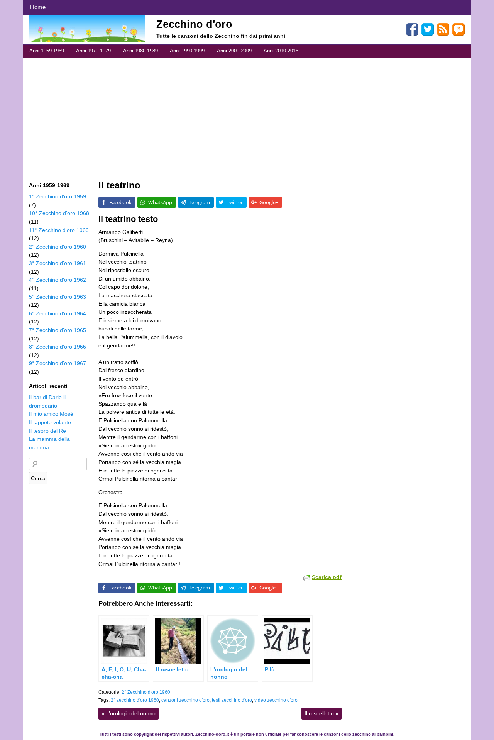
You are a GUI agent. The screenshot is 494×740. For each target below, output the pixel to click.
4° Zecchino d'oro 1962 (57, 280)
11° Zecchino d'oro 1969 (59, 230)
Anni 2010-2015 (281, 51)
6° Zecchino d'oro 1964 (57, 313)
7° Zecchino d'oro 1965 (57, 330)
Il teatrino (119, 185)
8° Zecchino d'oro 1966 (57, 347)
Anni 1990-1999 (187, 51)
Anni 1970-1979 (93, 51)
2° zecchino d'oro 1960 (135, 700)
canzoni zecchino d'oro (185, 700)
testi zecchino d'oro (232, 700)
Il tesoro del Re (47, 431)
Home (38, 7)
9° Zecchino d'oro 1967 (57, 363)
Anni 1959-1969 (46, 51)
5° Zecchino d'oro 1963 (57, 297)
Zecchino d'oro (194, 24)
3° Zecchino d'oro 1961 (57, 263)
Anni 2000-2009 (234, 51)
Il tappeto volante (50, 422)
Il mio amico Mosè (51, 414)
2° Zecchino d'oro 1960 (146, 692)
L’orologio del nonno (129, 713)
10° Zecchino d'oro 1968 (59, 213)
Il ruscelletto (321, 713)
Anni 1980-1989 (140, 51)
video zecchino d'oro (276, 700)
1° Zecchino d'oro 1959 (57, 196)
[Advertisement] (247, 116)
